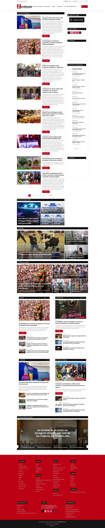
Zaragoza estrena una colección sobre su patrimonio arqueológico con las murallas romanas (36, 345)
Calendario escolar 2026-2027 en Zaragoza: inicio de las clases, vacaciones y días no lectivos (76, 255)
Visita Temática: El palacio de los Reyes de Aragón (78, 74)
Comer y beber (47, 6)
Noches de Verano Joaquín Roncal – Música (78, 87)
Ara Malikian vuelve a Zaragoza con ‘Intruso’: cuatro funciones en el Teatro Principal (69, 322)
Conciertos (21, 469)
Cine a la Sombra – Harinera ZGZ (78, 80)
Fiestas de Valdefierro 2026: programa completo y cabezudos (52, 66)
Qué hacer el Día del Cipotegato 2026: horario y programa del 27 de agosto (79, 288)
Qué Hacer (22, 360)
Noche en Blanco (56, 481)
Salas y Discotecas (22, 484)
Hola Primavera (56, 477)
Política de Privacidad (21, 511)
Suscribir (84, 6)
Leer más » (46, 35)
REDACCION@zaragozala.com (50, 505)
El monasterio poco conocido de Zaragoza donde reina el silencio (52, 159)
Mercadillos (21, 481)
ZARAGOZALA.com (69, 505)
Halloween (55, 475)
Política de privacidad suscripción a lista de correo (27, 513)
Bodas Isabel (72, 483)
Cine (37, 466)
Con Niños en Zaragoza (23, 467)
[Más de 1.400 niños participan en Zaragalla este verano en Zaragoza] (58, 404)
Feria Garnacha (56, 471)
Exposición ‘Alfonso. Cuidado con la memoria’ (79, 104)
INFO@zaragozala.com (49, 508)
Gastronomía (72, 466)
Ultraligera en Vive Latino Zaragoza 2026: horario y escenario (50, 210)
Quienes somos (20, 505)
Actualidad (21, 228)
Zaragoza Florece (56, 484)
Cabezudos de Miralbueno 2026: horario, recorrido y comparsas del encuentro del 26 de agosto (53, 175)
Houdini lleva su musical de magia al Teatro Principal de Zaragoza (74, 348)
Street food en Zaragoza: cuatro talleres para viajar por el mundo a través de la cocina (53, 113)
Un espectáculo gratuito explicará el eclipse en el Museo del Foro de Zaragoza (74, 342)
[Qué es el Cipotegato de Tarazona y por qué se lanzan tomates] (70, 271)
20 (43, 195)
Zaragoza (72, 478)
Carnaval (55, 466)
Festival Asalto (56, 473)
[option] (40, 213)
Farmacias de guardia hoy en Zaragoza (78, 492)
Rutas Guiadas (21, 483)
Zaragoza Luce (56, 486)
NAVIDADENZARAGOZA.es (71, 516)
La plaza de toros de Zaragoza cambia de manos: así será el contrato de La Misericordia (39, 253)
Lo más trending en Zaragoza (25, 417)
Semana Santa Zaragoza (41, 483)
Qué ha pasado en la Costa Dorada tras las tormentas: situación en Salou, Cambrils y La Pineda (76, 240)
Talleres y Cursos (22, 486)
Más (45, 297)
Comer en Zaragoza (22, 466)
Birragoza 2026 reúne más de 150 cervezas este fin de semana (52, 18)
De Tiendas (21, 471)
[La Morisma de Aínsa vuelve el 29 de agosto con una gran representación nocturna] (22, 338)
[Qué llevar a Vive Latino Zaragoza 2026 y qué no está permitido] (29, 213)
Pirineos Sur (72, 485)
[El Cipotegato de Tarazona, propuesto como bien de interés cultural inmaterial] (34, 278)
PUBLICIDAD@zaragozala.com (51, 506)
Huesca (71, 481)
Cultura (53, 6)
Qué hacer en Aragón (23, 262)
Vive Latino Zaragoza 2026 (70, 6)
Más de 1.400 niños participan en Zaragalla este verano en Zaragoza (73, 405)
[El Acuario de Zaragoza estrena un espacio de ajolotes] (58, 398)
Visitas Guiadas (21, 488)
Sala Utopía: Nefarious (77, 93)
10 (40, 195)
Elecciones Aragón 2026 (58, 495)
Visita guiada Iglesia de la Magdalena (78, 123)
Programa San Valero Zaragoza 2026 (43, 480)
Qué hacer (21, 464)
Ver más (77, 148)
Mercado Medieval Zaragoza (58, 479)
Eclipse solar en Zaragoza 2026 (59, 467)
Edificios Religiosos (74, 467)
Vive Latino (55, 483)
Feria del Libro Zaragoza (58, 469)
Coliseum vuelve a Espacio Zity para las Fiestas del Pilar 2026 (51, 137)
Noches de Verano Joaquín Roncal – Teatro (78, 142)
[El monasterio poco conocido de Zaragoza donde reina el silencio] (22, 401)
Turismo (72, 464)
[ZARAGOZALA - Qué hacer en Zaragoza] (24, 6)
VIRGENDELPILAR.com (70, 513)
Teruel (71, 480)
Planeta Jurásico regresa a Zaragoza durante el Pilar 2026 (74, 336)
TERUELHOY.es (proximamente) (72, 509)
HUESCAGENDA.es (69, 507)
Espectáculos (60, 6)
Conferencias (38, 469)
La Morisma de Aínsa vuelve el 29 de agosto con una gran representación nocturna (52, 90)
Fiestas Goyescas (39, 487)
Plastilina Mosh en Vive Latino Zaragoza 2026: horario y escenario (46, 220)
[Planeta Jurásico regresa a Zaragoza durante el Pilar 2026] (58, 336)
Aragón (71, 476)
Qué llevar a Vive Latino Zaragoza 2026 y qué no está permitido (28, 220)
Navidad (37, 491)
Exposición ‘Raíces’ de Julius (78, 98)
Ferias (20, 479)
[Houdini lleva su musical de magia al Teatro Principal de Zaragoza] (58, 348)
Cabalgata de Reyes (57, 464)
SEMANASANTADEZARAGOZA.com (72, 511)
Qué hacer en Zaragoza (38, 6)
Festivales (20, 475)
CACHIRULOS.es (69, 515)
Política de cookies (20, 509)
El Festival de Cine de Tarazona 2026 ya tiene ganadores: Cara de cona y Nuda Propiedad (37, 351)
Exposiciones (38, 467)
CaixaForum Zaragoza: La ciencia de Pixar (78, 111)
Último (51, 195)
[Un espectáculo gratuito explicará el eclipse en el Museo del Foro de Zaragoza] (58, 342)
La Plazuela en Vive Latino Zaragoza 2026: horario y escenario (58, 220)
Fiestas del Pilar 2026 (40, 489)
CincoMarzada (39, 481)
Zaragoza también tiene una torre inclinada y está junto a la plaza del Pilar (52, 433)
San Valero (38, 478)
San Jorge (38, 485)
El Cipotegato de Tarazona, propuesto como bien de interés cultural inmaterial (52, 42)
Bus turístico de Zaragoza (78, 116)
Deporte (20, 477)
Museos (37, 471)
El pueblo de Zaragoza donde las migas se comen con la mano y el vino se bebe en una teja (61, 288)
